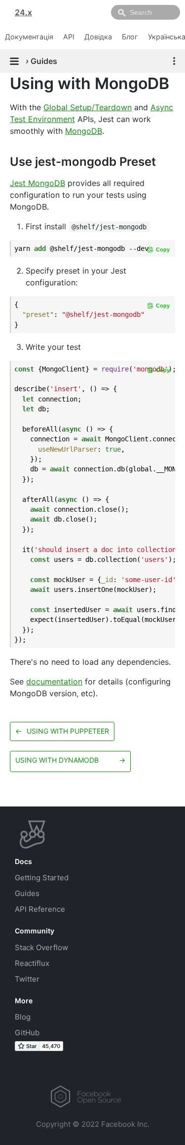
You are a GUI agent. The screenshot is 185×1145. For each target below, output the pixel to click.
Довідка (98, 36)
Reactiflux (32, 963)
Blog (23, 1016)
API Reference (40, 909)
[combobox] (145, 12)
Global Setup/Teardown (87, 107)
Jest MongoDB (37, 183)
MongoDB (83, 131)
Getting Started (42, 877)
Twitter (27, 979)
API (68, 36)
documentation (54, 681)
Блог (130, 36)
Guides (27, 893)
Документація (29, 36)
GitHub (27, 1032)
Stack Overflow (41, 947)
